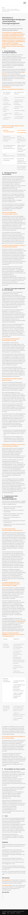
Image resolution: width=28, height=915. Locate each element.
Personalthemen (18, 25)
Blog (3, 8)
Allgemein (13, 25)
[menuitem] (24, 3)
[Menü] (24, 3)
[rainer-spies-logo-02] (11, 3)
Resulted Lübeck (21, 911)
